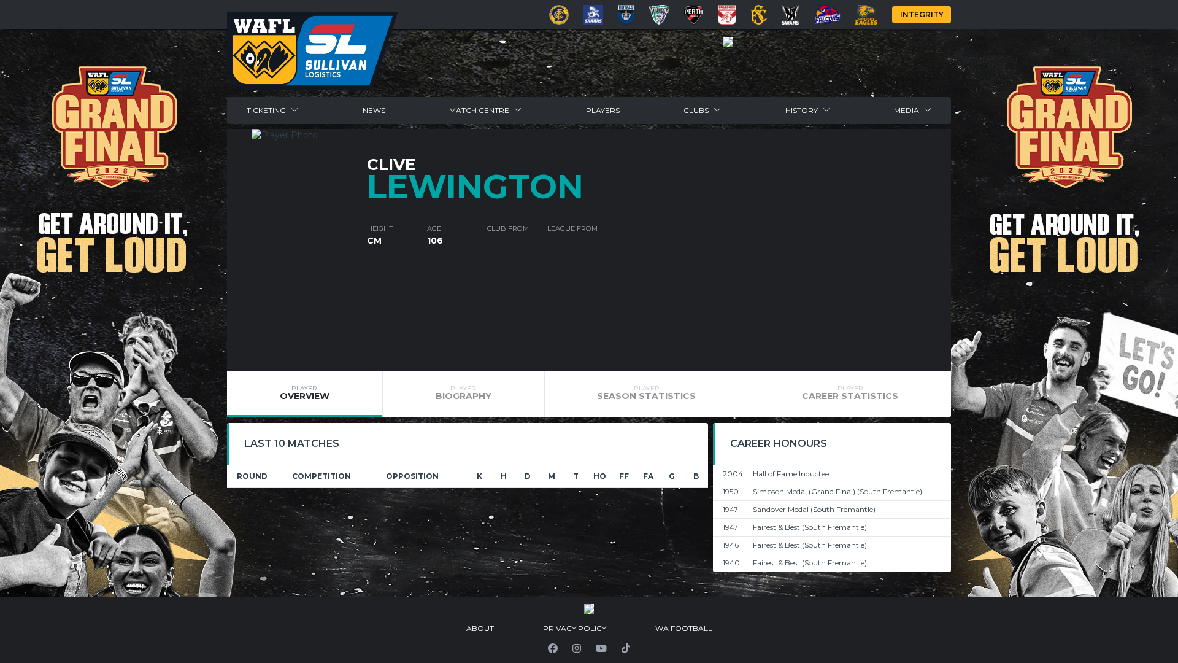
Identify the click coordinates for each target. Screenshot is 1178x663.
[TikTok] (626, 648)
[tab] (304, 394)
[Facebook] (553, 648)
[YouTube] (601, 648)
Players (603, 110)
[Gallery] (727, 42)
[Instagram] (576, 648)
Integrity (922, 14)
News (374, 110)
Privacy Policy (574, 628)
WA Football (683, 628)
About (480, 628)
